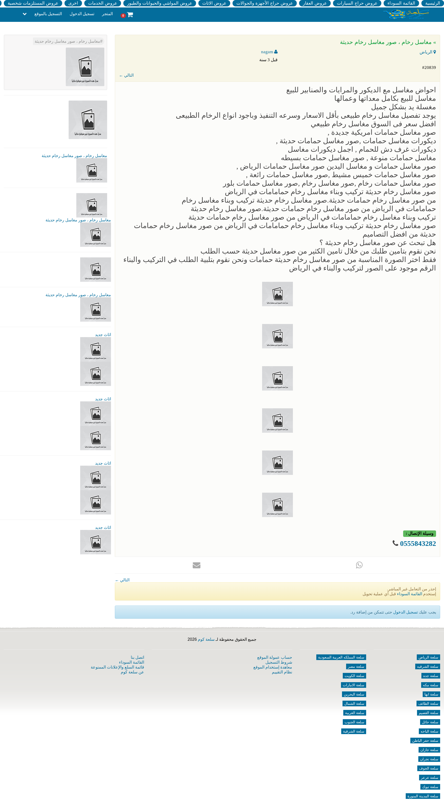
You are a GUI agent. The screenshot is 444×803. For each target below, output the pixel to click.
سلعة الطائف (428, 703)
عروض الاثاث (214, 3)
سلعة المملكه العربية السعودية (341, 657)
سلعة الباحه (429, 731)
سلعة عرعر (429, 777)
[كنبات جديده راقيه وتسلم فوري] (95, 542)
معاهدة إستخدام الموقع (272, 667)
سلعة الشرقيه (427, 666)
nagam (267, 51)
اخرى (73, 3)
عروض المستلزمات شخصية (33, 3)
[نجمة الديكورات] (95, 373)
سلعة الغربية (354, 713)
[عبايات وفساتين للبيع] (95, 502)
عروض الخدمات (102, 3)
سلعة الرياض (428, 657)
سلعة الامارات (353, 685)
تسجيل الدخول (82, 14)
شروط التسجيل (278, 662)
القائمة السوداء (401, 3)
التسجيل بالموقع (48, 14)
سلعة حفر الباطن (425, 740)
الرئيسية (432, 3)
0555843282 (418, 543)
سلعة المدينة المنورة (423, 796)
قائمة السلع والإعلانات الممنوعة (117, 667)
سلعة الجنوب (354, 722)
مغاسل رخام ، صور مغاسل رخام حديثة (67, 41)
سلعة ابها (431, 694)
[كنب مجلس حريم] (95, 438)
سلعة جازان (429, 750)
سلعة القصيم (428, 713)
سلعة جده (430, 676)
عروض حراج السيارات (357, 3)
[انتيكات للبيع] (95, 477)
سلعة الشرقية (353, 731)
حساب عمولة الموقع (274, 657)
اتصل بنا (137, 657)
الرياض (426, 52)
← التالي (126, 75)
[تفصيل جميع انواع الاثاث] (95, 349)
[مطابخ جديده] (95, 413)
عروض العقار (315, 3)
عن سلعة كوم (132, 672)
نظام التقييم (282, 672)
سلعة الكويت (354, 676)
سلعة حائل (430, 722)
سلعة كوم (206, 639)
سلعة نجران (429, 759)
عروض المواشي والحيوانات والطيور (159, 3)
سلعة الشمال (354, 703)
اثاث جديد (103, 334)
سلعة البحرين (354, 694)
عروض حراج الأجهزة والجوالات (264, 3)
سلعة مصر (356, 666)
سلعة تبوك (430, 787)
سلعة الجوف (428, 768)
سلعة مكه (430, 685)
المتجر (107, 14)
